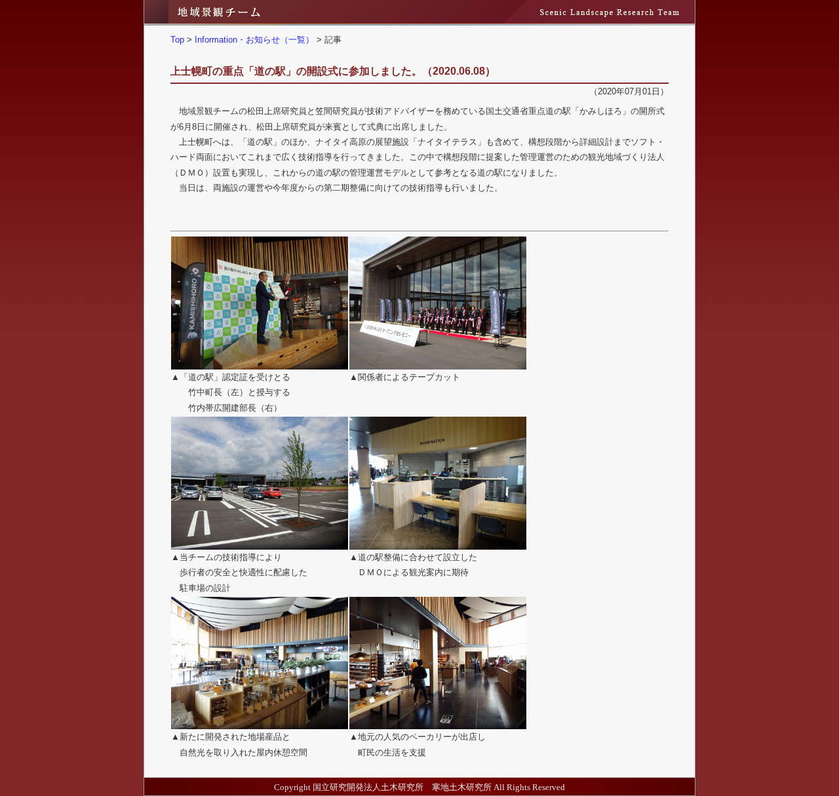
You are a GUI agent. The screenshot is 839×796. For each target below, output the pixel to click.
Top (177, 40)
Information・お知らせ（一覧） (254, 40)
